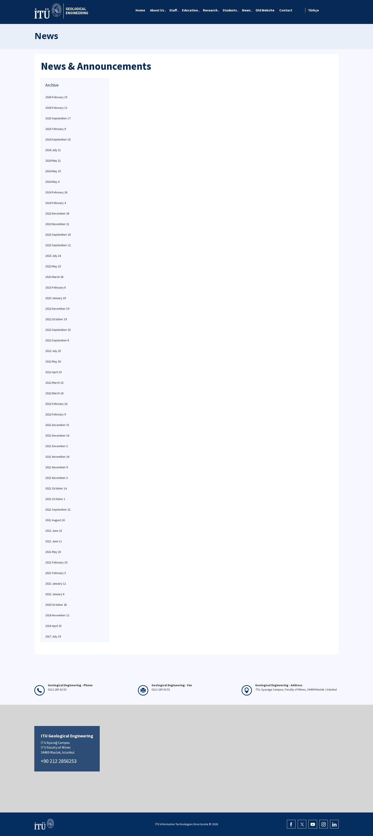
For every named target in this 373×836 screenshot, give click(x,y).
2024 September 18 (58, 139)
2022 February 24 (56, 404)
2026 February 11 (56, 108)
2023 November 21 (57, 224)
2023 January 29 (55, 298)
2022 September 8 (57, 340)
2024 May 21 (53, 160)
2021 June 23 (53, 531)
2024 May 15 (53, 171)
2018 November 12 (57, 615)
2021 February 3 (55, 573)
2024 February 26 (56, 192)
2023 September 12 (58, 245)
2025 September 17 (58, 118)
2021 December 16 (57, 435)
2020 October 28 (56, 605)
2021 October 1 (55, 499)
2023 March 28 (54, 277)
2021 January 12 (55, 583)
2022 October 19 (56, 319)
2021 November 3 (56, 478)
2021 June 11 (53, 541)
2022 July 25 (53, 351)
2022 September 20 (58, 330)
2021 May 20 (53, 552)
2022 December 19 (57, 309)
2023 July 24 (53, 256)
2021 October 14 (56, 488)
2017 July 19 (53, 636)
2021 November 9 (56, 467)
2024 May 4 (52, 182)
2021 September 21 (58, 509)
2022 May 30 (53, 361)
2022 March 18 (54, 393)
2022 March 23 (54, 383)
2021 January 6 (54, 594)
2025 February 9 (55, 129)
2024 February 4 (55, 203)
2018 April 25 (53, 626)
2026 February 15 (56, 97)
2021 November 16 (57, 457)
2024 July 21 (53, 150)
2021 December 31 (57, 425)
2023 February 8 (55, 287)
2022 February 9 (55, 414)
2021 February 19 (56, 562)
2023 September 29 (58, 235)
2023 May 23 (53, 266)
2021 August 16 (55, 520)
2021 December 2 (56, 446)
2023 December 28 (57, 213)
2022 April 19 (53, 372)
